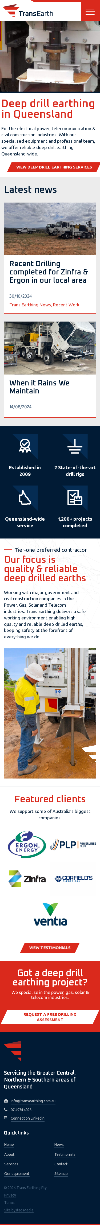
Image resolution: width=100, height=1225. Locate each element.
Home (9, 1144)
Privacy (10, 1195)
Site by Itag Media (18, 1210)
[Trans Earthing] (28, 10)
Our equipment (16, 1173)
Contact (60, 1164)
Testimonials (64, 1154)
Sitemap (61, 1173)
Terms (9, 1203)
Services (11, 1164)
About (9, 1154)
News (59, 1144)
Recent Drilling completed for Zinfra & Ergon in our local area (48, 272)
